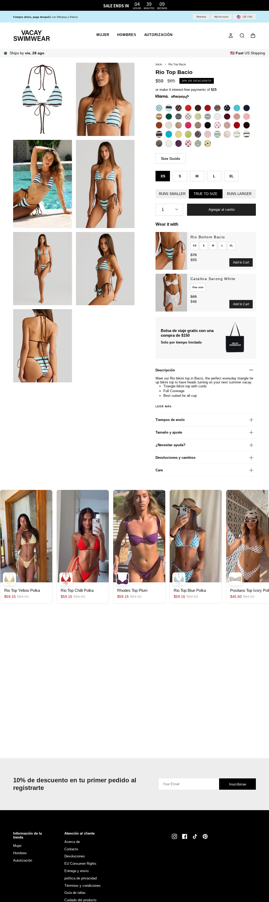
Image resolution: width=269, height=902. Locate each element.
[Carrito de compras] (252, 36)
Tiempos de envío (170, 420)
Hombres (20, 853)
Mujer (17, 846)
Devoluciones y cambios (175, 458)
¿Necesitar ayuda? (170, 445)
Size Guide (170, 158)
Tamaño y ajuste (169, 432)
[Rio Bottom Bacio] (171, 251)
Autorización (22, 860)
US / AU (247, 16)
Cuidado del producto (80, 900)
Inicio (159, 64)
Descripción (165, 370)
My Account (221, 16)
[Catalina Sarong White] (171, 293)
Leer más (164, 406)
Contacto (71, 849)
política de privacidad (80, 878)
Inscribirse (237, 784)
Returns (201, 16)
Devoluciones (74, 856)
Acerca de (72, 842)
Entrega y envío (76, 871)
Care (159, 470)
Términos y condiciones (82, 886)
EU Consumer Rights (80, 864)
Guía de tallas (75, 893)
